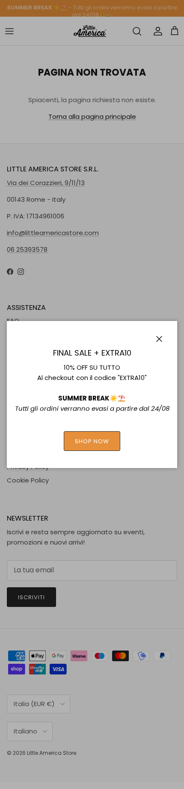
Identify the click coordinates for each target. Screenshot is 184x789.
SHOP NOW (92, 441)
